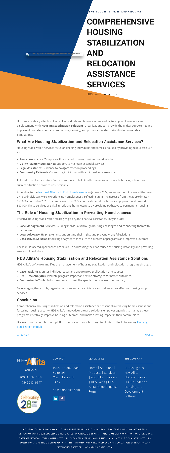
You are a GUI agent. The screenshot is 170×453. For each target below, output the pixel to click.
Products (95, 373)
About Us (97, 377)
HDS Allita (131, 373)
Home (93, 368)
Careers (112, 377)
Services (110, 373)
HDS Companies (136, 377)
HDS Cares (98, 382)
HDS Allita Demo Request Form (103, 386)
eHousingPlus (134, 368)
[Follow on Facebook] (62, 398)
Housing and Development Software (134, 391)
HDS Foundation (136, 382)
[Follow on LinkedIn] (55, 398)
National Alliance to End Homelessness (62, 192)
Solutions (106, 368)
